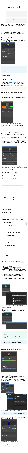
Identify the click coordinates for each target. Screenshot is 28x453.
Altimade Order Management (17, 414)
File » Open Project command (11, 82)
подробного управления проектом (17, 379)
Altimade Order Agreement (20, 375)
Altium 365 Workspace (6, 81)
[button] (14, 75)
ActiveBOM (18, 85)
